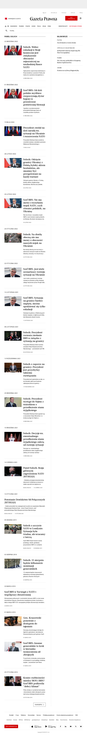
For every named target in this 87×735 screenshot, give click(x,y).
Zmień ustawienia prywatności (64, 715)
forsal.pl (64, 12)
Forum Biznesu (63, 720)
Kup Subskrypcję (71, 18)
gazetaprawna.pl (36, 720)
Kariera (39, 715)
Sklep (81, 12)
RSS (76, 715)
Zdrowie (59, 67)
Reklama (23, 715)
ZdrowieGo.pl (44, 720)
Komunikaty (31, 715)
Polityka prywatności (48, 715)
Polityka (59, 40)
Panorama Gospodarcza (74, 720)
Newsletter (51, 720)
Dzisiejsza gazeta (14, 19)
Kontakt (11, 715)
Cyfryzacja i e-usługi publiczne (66, 48)
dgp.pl (44, 12)
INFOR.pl (21, 720)
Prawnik (59, 58)
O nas (17, 715)
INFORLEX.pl (27, 720)
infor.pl (73, 12)
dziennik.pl (54, 12)
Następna (38, 704)
